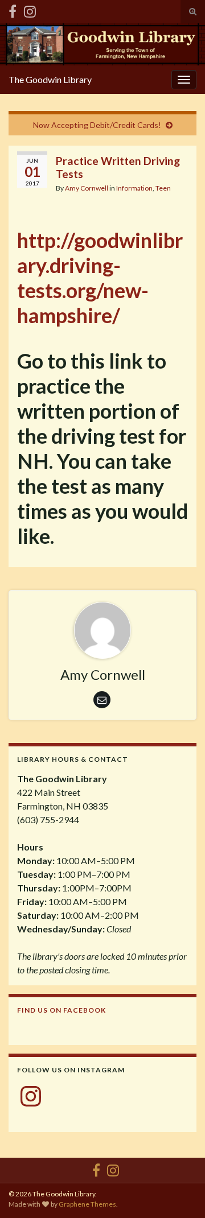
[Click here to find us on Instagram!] (30, 9)
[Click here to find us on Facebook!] (13, 9)
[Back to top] (179, 1192)
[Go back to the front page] (102, 44)
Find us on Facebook (61, 1010)
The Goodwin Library (50, 79)
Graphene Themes (87, 1204)
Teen (163, 188)
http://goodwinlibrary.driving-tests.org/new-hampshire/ (100, 278)
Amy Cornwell (86, 188)
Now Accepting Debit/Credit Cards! (97, 125)
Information (134, 188)
